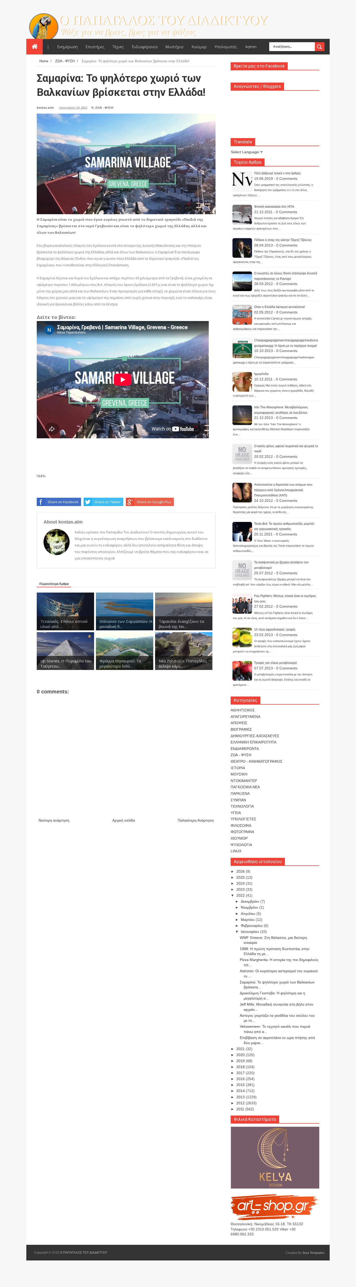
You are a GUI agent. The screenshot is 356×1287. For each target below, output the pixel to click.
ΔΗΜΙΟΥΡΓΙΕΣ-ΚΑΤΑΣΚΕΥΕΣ (255, 736)
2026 (241, 871)
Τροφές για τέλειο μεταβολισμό (275, 663)
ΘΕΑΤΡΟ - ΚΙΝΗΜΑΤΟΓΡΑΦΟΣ (257, 761)
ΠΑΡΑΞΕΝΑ (240, 793)
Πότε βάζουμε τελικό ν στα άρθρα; (277, 173)
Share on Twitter (108, 502)
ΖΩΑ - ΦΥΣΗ (104, 107)
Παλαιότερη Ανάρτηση (196, 820)
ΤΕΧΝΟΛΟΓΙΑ (242, 806)
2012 (241, 1103)
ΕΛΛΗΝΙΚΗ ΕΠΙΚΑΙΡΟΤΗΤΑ (253, 742)
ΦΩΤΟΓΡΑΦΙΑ (242, 832)
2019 (241, 1061)
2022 (241, 895)
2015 (241, 1085)
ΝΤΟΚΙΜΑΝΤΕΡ (244, 781)
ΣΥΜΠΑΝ (238, 800)
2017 (241, 1073)
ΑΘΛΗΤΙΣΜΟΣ (243, 710)
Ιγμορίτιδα (261, 374)
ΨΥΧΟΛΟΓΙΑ (241, 845)
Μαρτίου (248, 919)
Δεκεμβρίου (250, 901)
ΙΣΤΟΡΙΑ (238, 768)
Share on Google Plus (154, 502)
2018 (241, 1067)
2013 (241, 1097)
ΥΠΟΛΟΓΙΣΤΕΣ (243, 819)
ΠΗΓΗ (41, 476)
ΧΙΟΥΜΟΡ (239, 838)
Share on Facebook (63, 502)
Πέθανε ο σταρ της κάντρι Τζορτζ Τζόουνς (283, 240)
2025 (241, 877)
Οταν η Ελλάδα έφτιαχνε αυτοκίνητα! (279, 307)
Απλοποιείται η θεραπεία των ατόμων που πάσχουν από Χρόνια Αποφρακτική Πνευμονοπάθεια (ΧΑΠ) (283, 490)
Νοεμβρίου (250, 907)
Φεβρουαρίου (252, 925)
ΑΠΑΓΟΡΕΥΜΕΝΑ (245, 717)
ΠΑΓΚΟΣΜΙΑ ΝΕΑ (245, 787)
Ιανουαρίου (250, 931)
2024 (241, 883)
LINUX (236, 851)
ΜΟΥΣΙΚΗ (239, 774)
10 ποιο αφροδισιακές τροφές (275, 629)
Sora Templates (313, 1253)
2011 (240, 1109)
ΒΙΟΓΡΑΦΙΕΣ (241, 729)
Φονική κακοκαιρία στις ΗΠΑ (274, 206)
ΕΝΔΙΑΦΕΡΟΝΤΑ (245, 749)
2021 (241, 1049)
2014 (241, 1091)
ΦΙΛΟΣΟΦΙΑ (241, 825)
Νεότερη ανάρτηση (54, 820)
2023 (241, 889)
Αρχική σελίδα (123, 820)
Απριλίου (248, 914)
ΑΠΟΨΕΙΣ (239, 723)
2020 (241, 1055)
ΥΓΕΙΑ (236, 813)
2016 (241, 1079)
